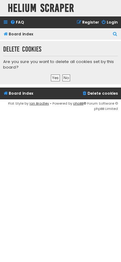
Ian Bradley (39, 103)
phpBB (78, 103)
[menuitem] (17, 22)
